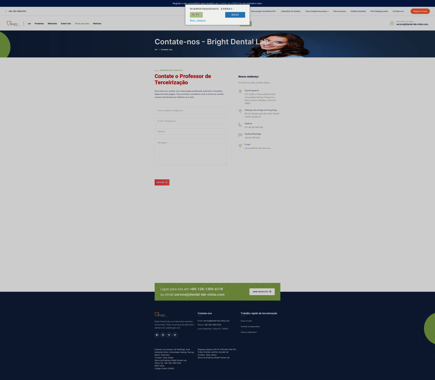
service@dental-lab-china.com (412, 24)
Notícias (97, 23)
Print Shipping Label (379, 11)
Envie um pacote (260, 292)
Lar (29, 23)
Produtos (39, 23)
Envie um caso (82, 23)
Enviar (160, 182)
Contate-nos (398, 11)
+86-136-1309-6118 (252, 137)
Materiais (52, 23)
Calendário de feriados (291, 11)
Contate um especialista (250, 326)
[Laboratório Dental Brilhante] (13, 23)
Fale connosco (339, 11)
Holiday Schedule (358, 11)
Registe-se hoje (420, 11)
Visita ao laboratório (249, 332)
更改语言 (235, 15)
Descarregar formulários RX (263, 11)
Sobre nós (66, 23)
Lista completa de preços (317, 11)
